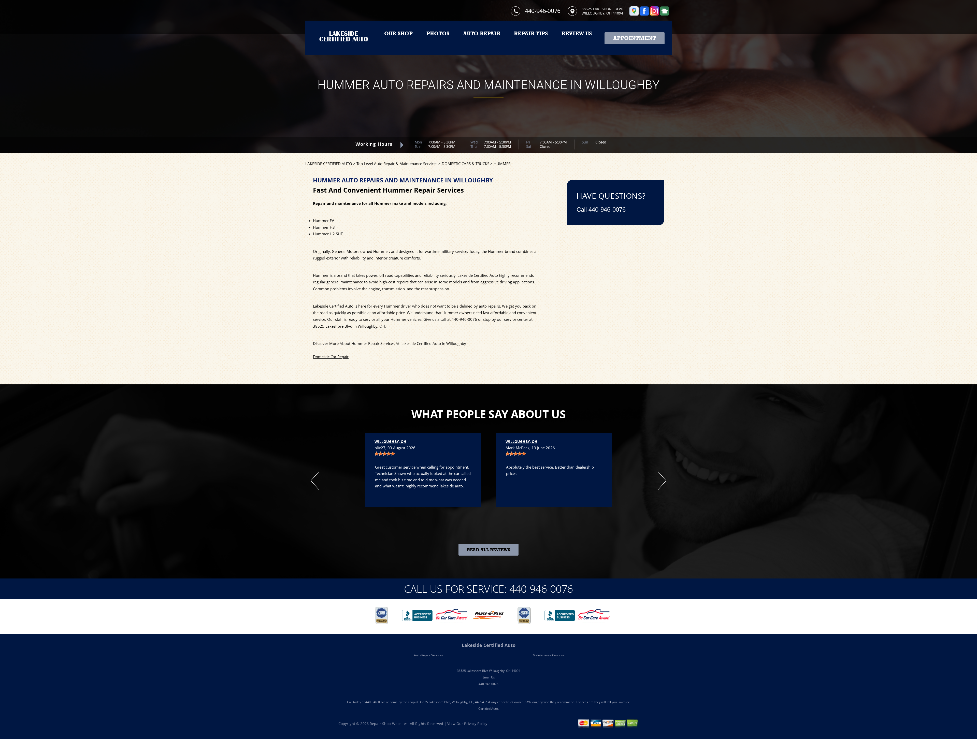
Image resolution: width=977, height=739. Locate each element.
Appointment (634, 38)
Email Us (488, 677)
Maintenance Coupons (549, 655)
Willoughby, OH (390, 441)
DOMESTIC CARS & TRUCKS (465, 163)
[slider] (385, 454)
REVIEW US (577, 33)
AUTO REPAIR (481, 33)
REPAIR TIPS (531, 33)
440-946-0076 (543, 11)
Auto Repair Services (428, 655)
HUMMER (502, 163)
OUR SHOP (398, 33)
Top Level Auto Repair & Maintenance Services (396, 163)
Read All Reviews (488, 550)
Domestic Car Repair (331, 356)
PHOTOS (437, 33)
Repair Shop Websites (389, 723)
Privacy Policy (475, 723)
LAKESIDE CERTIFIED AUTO (328, 163)
